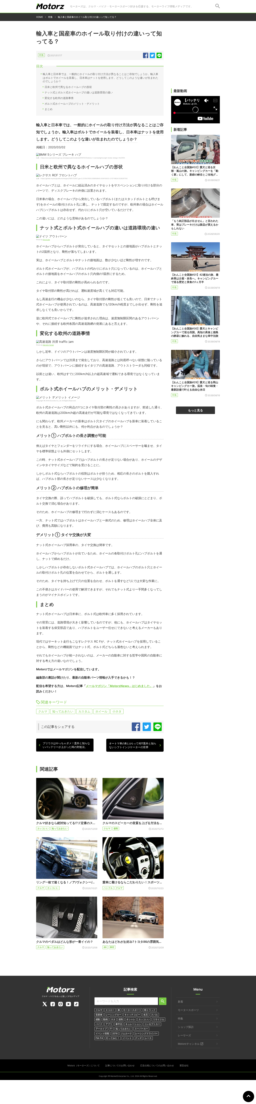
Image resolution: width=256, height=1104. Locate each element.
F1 (111, 1028)
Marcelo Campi (48, 345)
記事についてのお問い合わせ (120, 1065)
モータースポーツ (132, 1010)
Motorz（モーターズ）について (83, 1065)
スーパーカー (141, 1028)
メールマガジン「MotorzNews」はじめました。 (119, 686)
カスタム (84, 711)
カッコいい (43, 828)
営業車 (99, 1014)
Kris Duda (46, 240)
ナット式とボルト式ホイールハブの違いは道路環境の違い (79, 92)
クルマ (42, 711)
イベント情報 (102, 1033)
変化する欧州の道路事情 (59, 98)
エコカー (110, 1010)
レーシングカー (113, 1014)
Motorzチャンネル (189, 1043)
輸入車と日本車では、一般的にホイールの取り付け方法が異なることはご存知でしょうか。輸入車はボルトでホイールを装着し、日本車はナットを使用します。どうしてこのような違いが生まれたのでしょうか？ (100, 77)
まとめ (48, 109)
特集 (41, 55)
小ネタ (116, 711)
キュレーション (133, 1024)
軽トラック (150, 1010)
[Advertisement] (195, 59)
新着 (180, 1001)
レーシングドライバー (146, 1033)
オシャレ (130, 1019)
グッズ (138, 1038)
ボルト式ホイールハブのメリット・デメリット (72, 103)
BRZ (112, 947)
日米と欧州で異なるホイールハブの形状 (68, 86)
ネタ (113, 1019)
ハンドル (108, 887)
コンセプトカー (152, 1024)
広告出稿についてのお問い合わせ (157, 1065)
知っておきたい (62, 711)
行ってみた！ (113, 1038)
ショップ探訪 (186, 1026)
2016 (115, 1033)
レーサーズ (184, 1035)
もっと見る (195, 410)
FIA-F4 (99, 1038)
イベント (127, 1038)
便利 (116, 828)
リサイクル (158, 1019)
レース (148, 1038)
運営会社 (184, 1065)
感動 (98, 1019)
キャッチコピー (132, 1014)
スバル (154, 1014)
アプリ (109, 1024)
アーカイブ (101, 1028)
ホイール (101, 711)
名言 (145, 1014)
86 (105, 947)
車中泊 (118, 1024)
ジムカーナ (126, 1033)
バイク (99, 1024)
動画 (105, 1019)
